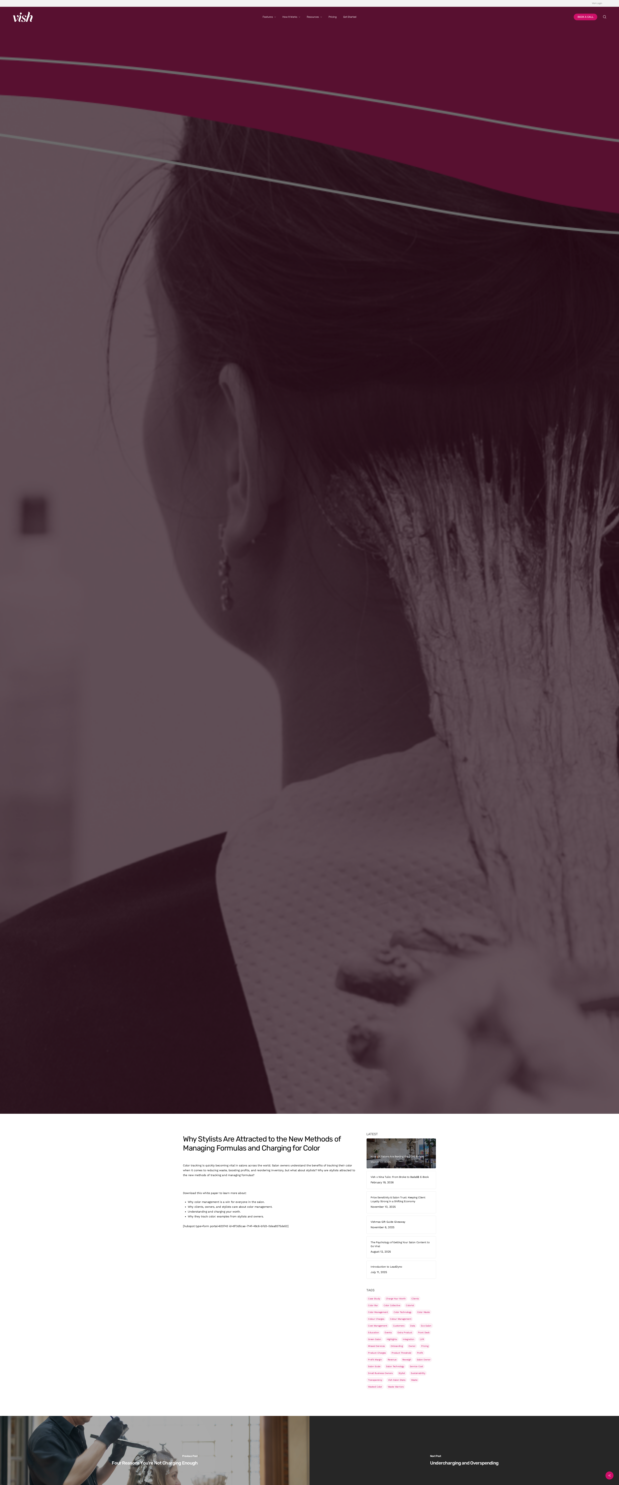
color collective (392, 1305)
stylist (401, 1373)
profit (420, 1353)
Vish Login (597, 3)
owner (411, 1346)
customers (398, 1325)
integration (408, 1339)
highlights (392, 1339)
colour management (400, 1319)
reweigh (406, 1359)
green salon (374, 1339)
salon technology (395, 1366)
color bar (373, 1305)
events (388, 1332)
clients (415, 1298)
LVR (422, 1339)
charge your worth (396, 1298)
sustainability (418, 1373)
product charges (377, 1353)
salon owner (423, 1359)
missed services (376, 1346)
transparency (375, 1380)
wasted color (375, 1386)
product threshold (401, 1353)
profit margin (375, 1359)
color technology (402, 1312)
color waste (423, 1312)
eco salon (426, 1325)
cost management (377, 1325)
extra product (405, 1332)
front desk (424, 1332)
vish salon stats (396, 1380)
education (373, 1332)
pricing (424, 1346)
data (412, 1325)
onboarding (397, 1346)
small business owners (380, 1373)
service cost (416, 1366)
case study (374, 1298)
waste (414, 1380)
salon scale (374, 1366)
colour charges (376, 1319)
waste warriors (396, 1386)
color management (378, 1312)
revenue (392, 1359)
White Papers (191, 639)
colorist (410, 1305)
